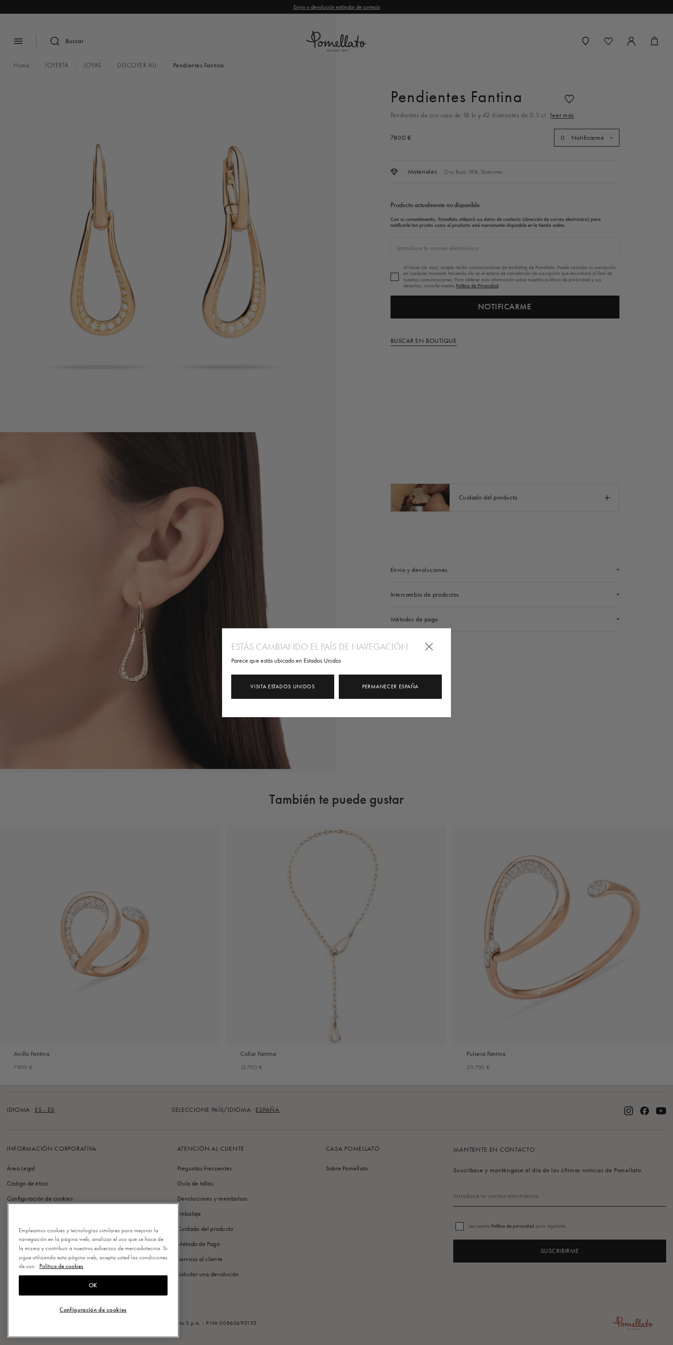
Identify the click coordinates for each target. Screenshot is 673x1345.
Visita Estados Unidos (282, 686)
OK (93, 1285)
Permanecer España (390, 686)
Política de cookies (61, 1266)
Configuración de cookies (93, 1309)
